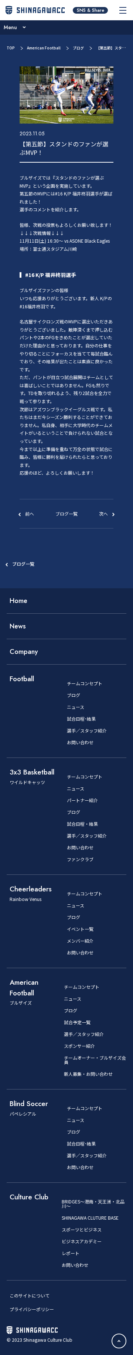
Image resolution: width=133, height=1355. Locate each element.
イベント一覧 (80, 929)
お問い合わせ (80, 742)
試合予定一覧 (77, 1022)
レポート (70, 1253)
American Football (44, 48)
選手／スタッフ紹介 (87, 730)
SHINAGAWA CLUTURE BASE (90, 1218)
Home (18, 601)
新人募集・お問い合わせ (88, 1074)
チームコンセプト (84, 683)
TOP (11, 48)
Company (24, 651)
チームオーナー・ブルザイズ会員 (95, 1060)
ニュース (75, 707)
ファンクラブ (80, 859)
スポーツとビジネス (82, 1229)
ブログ (78, 48)
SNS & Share (90, 10)
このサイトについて (30, 1295)
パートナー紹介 (82, 800)
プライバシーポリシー (32, 1309)
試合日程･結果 (81, 719)
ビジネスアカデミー (82, 1241)
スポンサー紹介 (79, 1046)
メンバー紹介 (80, 941)
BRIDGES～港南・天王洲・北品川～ (93, 1203)
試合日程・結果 (82, 824)
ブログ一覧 (23, 564)
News (18, 626)
